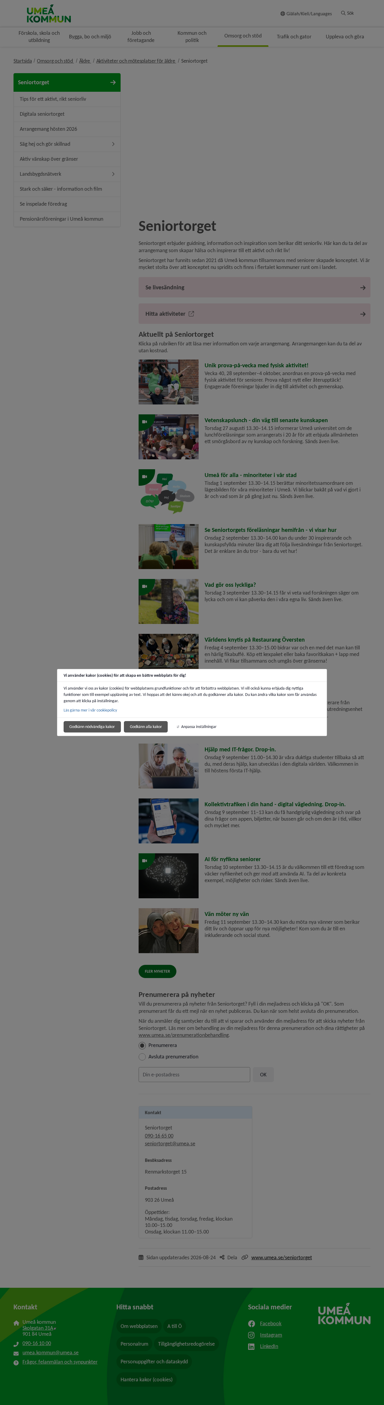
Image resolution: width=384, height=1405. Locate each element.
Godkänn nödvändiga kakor (92, 726)
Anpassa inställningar (199, 726)
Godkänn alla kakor (146, 726)
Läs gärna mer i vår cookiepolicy (90, 710)
